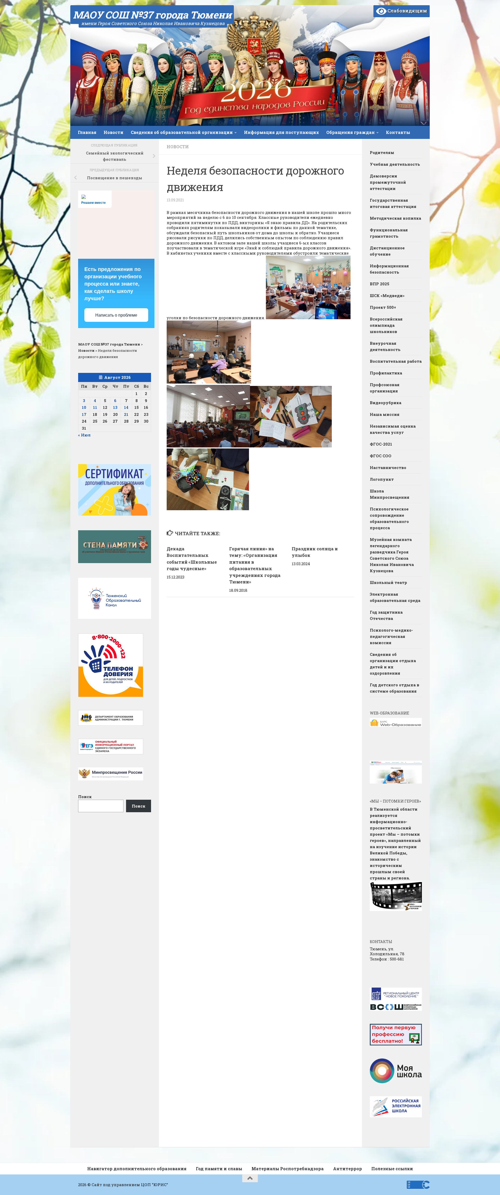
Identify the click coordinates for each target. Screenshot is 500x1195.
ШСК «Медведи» (387, 295)
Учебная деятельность (395, 164)
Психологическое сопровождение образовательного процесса (389, 518)
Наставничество (388, 467)
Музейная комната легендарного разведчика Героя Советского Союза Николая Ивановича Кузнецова (392, 555)
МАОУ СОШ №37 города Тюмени (152, 14)
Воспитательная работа (396, 361)
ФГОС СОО (380, 455)
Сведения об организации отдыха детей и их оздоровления (393, 664)
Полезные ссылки (392, 1168)
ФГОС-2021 (381, 444)
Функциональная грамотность (389, 233)
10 (84, 407)
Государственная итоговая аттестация (393, 203)
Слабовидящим (406, 11)
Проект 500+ (383, 307)
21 (126, 414)
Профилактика (386, 372)
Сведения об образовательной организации (182, 132)
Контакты (398, 132)
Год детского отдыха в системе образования (394, 688)
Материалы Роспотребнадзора (288, 1168)
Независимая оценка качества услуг (393, 429)
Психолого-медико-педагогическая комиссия (391, 636)
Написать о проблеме (116, 315)
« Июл (84, 435)
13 (115, 407)
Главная (87, 132)
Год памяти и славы (219, 1168)
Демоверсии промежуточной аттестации (388, 182)
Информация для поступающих (281, 132)
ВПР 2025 (379, 283)
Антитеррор (347, 1168)
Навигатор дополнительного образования (136, 1168)
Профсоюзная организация (384, 387)
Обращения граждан (350, 132)
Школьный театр (388, 582)
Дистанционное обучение (387, 251)
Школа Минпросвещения (389, 494)
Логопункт (382, 479)
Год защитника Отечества (386, 615)
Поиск (85, 796)
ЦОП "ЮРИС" (154, 1184)
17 (84, 414)
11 (95, 407)
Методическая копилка (395, 218)
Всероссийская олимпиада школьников (386, 325)
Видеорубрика (385, 402)
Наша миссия (384, 414)
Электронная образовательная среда (395, 597)
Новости (113, 132)
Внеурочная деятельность (385, 346)
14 (126, 407)
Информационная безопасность (389, 269)
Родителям (382, 152)
